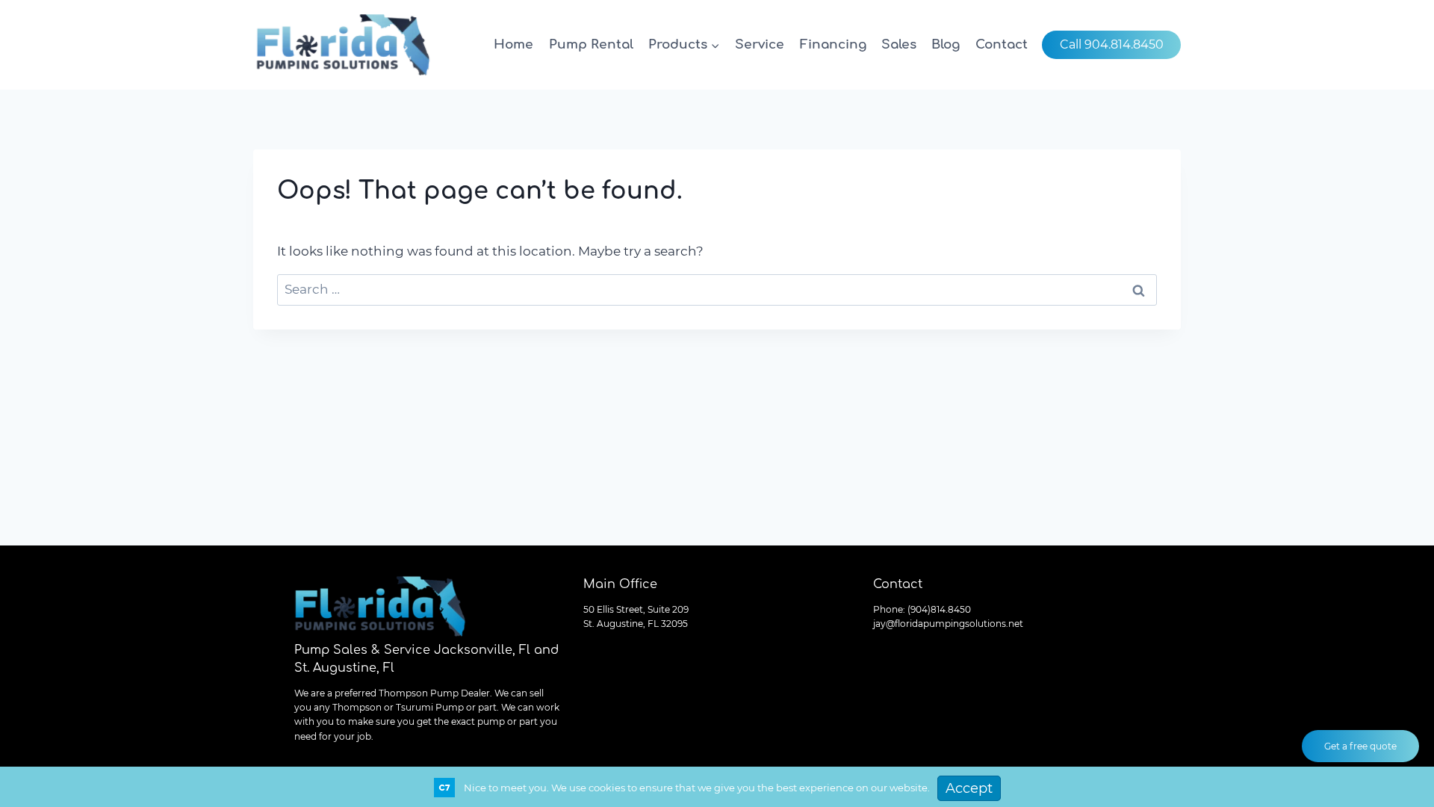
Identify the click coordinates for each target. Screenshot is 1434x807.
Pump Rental (591, 44)
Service (759, 44)
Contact (1001, 44)
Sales (898, 44)
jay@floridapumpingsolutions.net (948, 623)
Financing (833, 44)
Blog (945, 44)
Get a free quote (1360, 746)
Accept (969, 788)
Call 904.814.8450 (1112, 44)
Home (513, 44)
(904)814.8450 (939, 609)
